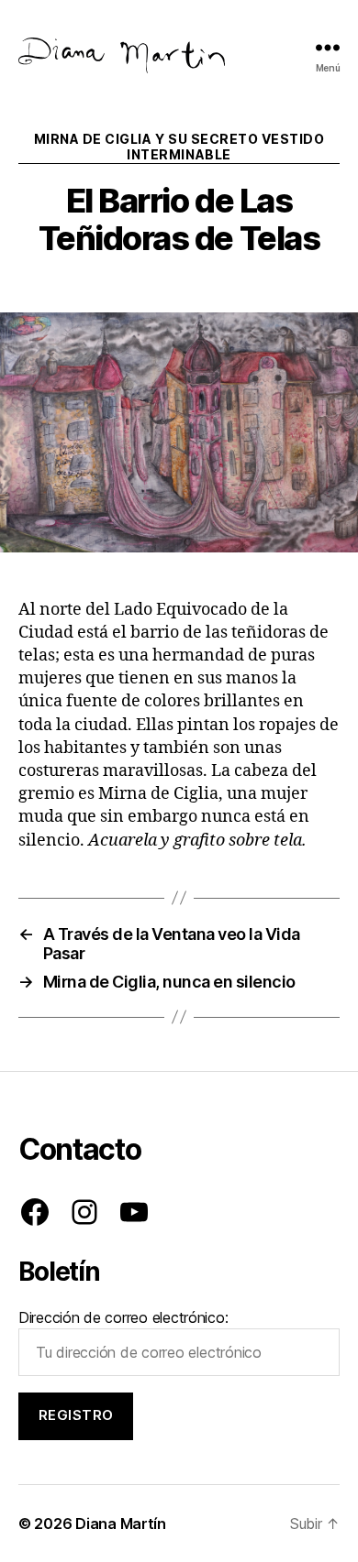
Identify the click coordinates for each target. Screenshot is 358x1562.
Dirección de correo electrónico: (123, 1317)
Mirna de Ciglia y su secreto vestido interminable (179, 147)
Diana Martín (120, 1523)
